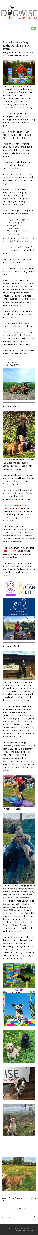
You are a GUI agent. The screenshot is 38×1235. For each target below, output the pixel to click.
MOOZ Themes (15, 1230)
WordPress (30, 1230)
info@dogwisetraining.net (19, 1208)
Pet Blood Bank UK (12, 551)
